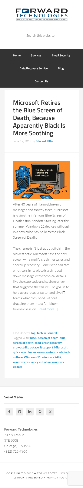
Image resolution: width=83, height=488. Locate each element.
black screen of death (44, 338)
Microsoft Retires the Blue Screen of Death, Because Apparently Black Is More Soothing (39, 118)
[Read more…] (47, 309)
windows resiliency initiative (32, 362)
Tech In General (47, 333)
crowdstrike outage (26, 347)
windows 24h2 (51, 357)
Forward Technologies (55, 473)
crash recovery (52, 342)
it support (46, 347)
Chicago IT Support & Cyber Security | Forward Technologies (41, 14)
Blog (32, 333)
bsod (37, 342)
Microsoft (60, 347)
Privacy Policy (57, 477)
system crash (54, 352)
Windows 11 (32, 357)
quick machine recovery (29, 352)
